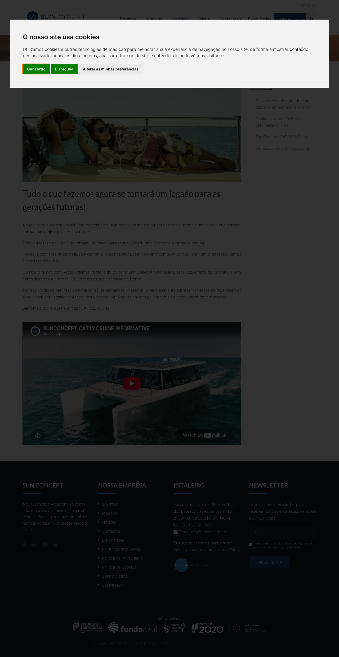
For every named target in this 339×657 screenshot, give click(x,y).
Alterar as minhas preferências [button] (111, 69)
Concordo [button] (36, 69)
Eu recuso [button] (64, 69)
